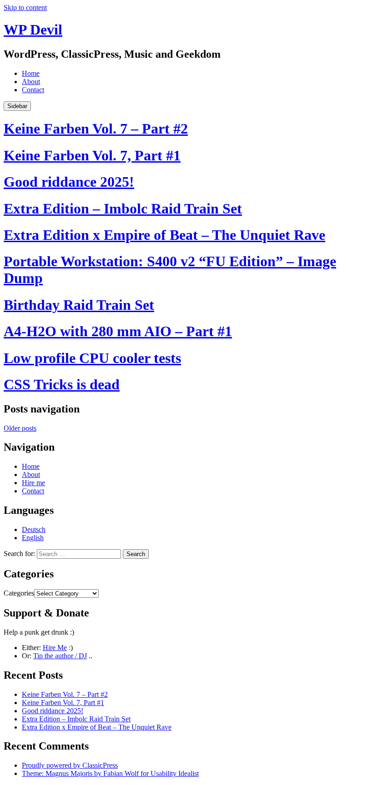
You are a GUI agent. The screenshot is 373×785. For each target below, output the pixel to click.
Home (31, 73)
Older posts (20, 428)
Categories (19, 593)
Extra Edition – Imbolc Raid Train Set (123, 208)
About (31, 81)
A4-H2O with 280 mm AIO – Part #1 (118, 331)
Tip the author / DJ (60, 656)
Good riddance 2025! (69, 182)
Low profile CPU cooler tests (92, 358)
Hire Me (55, 647)
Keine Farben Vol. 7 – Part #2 (96, 128)
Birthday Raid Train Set (79, 305)
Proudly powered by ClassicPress (70, 765)
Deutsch (33, 529)
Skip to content (25, 7)
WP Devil (33, 29)
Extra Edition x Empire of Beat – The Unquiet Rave (164, 235)
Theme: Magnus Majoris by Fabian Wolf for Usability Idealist (110, 773)
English (33, 538)
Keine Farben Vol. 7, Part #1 (92, 155)
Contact (33, 90)
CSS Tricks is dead (62, 384)
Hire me (33, 483)
